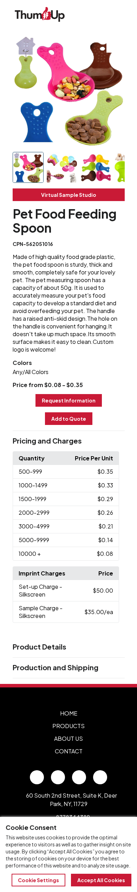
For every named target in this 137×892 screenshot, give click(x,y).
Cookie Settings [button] (38, 880)
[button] (69, 441)
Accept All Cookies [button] (101, 880)
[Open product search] (101, 14)
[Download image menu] (115, 43)
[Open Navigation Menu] (116, 14)
